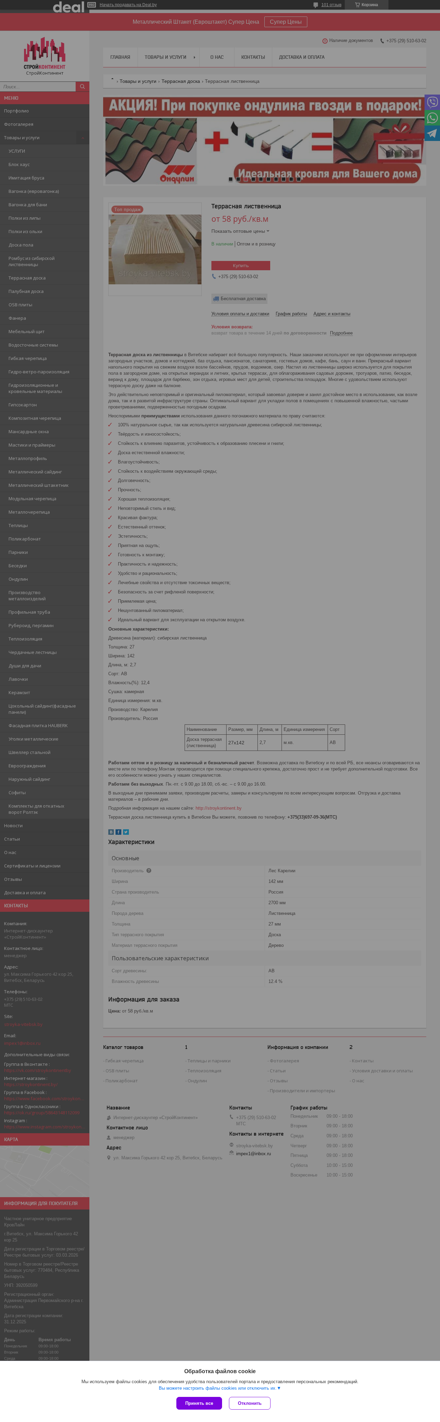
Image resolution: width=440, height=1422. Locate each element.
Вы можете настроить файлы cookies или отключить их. (218, 1388)
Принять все (199, 1403)
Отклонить (250, 1403)
